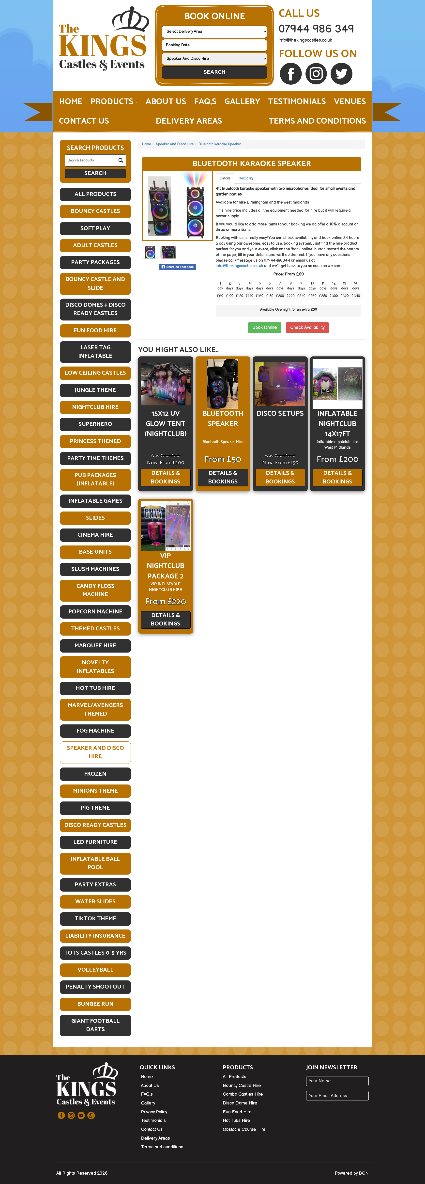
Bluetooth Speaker (222, 419)
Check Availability (307, 327)
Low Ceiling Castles (95, 373)
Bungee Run (95, 1004)
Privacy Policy (154, 1112)
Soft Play (95, 228)
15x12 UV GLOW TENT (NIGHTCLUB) (166, 424)
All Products (95, 194)
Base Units (95, 552)
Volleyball (95, 970)
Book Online (264, 327)
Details (225, 178)
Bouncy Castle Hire (242, 1085)
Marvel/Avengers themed (95, 710)
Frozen (95, 774)
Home (70, 102)
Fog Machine (95, 731)
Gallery (242, 102)
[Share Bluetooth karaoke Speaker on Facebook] (177, 267)
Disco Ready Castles (95, 825)
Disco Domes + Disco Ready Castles (95, 309)
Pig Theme (95, 808)
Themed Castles (95, 629)
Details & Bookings (165, 477)
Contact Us (84, 121)
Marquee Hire (95, 646)
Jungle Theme (95, 390)
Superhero (95, 424)
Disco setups (280, 414)
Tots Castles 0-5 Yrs (95, 953)
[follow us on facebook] (291, 73)
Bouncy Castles (95, 211)
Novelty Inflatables (95, 667)
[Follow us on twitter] (341, 73)
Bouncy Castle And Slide (95, 284)
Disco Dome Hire (240, 1103)
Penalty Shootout (95, 987)
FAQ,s (205, 102)
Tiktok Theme (95, 919)
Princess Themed (95, 441)
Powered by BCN (352, 1173)
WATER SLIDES (95, 902)
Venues (350, 102)
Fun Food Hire (95, 331)
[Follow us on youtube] (81, 1115)
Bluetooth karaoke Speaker (219, 144)
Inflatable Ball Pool (95, 863)
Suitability (246, 178)
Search (215, 72)
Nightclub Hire (95, 407)
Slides (95, 518)
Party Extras (95, 885)
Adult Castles (95, 245)
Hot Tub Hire (95, 688)
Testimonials (297, 102)
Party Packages (95, 262)
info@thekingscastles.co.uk (305, 40)
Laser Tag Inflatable (95, 352)
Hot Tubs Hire (236, 1120)
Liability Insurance (95, 936)
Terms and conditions (317, 121)
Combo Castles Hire (243, 1094)
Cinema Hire (95, 535)
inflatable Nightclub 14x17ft (337, 424)
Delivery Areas (189, 121)
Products (113, 102)
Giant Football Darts (95, 1025)
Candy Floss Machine (95, 590)
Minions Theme (95, 791)
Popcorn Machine (95, 612)
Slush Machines (95, 569)
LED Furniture (95, 842)
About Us (166, 102)
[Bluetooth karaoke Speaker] (177, 205)
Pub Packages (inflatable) (95, 480)
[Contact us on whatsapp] (91, 1115)
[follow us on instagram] (316, 73)
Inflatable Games (95, 501)
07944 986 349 (316, 29)
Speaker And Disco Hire (95, 752)
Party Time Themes (95, 458)
